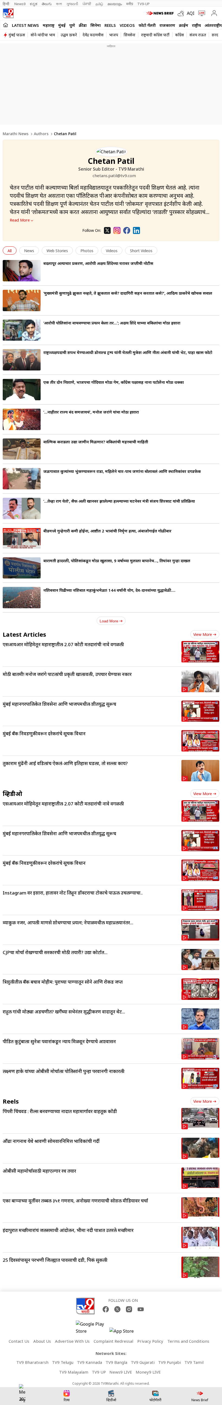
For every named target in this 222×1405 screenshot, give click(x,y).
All (10, 250)
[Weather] (182, 13)
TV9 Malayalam (73, 1372)
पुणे (72, 25)
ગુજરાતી (72, 3)
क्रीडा (83, 25)
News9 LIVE (120, 1372)
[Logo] (8, 13)
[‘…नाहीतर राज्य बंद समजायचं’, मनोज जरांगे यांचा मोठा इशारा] (22, 419)
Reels (110, 25)
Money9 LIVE (148, 1372)
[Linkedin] (136, 230)
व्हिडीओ (12, 793)
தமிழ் (99, 3)
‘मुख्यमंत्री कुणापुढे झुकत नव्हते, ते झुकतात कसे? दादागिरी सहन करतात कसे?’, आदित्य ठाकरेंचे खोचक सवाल (127, 293)
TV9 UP (99, 1372)
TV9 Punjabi (169, 1362)
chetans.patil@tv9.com (114, 175)
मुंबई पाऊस (17, 34)
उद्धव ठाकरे (69, 34)
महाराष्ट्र (48, 25)
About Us (42, 1341)
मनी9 (129, 3)
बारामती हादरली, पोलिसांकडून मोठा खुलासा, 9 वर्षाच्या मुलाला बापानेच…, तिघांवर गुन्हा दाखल (116, 560)
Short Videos (141, 250)
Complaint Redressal (113, 1341)
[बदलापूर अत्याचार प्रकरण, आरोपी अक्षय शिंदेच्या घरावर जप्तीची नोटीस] (22, 270)
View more (202, 634)
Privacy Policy (150, 1341)
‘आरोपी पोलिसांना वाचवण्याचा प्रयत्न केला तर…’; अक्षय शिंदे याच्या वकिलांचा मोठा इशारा (111, 323)
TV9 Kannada (89, 1362)
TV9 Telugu (62, 1362)
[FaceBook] (106, 1309)
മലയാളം (114, 3)
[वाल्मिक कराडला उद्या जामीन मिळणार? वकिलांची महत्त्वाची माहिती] (22, 449)
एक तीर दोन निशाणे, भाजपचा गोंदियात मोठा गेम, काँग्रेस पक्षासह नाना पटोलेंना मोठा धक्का (113, 382)
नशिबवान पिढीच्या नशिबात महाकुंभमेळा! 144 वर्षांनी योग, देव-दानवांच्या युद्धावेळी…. (109, 590)
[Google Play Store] (92, 1328)
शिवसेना (129, 34)
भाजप (113, 34)
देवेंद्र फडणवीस (93, 34)
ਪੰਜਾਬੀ (87, 3)
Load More (109, 621)
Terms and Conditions (188, 1341)
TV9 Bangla (116, 1362)
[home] (5, 25)
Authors (41, 133)
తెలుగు (47, 3)
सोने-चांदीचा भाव (43, 34)
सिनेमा (95, 25)
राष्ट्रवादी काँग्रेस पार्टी (155, 34)
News (29, 250)
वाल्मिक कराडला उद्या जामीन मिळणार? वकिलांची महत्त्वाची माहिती (95, 441)
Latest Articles (24, 634)
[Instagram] (116, 230)
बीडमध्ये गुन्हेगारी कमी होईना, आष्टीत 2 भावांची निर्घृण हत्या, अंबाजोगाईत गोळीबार (107, 531)
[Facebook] (126, 230)
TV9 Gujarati (143, 1362)
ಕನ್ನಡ (33, 3)
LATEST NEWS (25, 25)
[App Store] (125, 1333)
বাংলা (59, 3)
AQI (190, 13)
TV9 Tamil (194, 1362)
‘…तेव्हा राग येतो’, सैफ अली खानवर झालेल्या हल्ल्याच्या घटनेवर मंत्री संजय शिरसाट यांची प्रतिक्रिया (119, 501)
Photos (86, 250)
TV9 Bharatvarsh (32, 1362)
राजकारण (167, 25)
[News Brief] (160, 13)
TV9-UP (143, 3)
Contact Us (19, 1341)
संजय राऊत (198, 34)
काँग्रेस (179, 34)
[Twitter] (107, 230)
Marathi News (15, 133)
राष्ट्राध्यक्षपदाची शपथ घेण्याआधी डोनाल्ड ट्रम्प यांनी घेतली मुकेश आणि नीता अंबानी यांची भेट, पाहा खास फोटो (127, 352)
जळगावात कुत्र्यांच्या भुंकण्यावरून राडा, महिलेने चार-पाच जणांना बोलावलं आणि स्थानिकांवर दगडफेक (122, 471)
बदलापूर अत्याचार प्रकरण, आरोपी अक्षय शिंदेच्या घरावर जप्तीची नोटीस (98, 263)
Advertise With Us (72, 1341)
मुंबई (62, 25)
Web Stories (57, 250)
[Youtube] (141, 1309)
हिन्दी (6, 3)
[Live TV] (200, 13)
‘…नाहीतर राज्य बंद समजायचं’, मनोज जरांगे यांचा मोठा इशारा (91, 412)
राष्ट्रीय (196, 25)
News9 (19, 3)
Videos (127, 25)
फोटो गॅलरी (147, 25)
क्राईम (183, 25)
